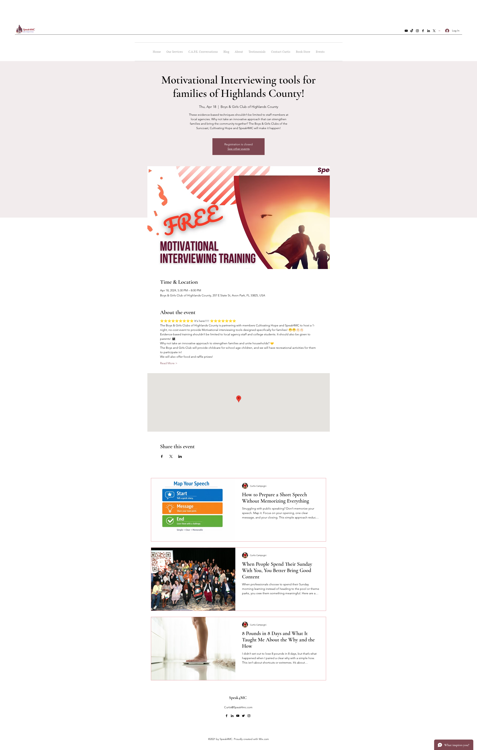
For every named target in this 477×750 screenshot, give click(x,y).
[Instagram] (417, 31)
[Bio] (440, 31)
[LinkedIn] (428, 31)
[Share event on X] (171, 456)
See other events (239, 149)
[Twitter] (434, 31)
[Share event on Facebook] (162, 456)
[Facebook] (423, 31)
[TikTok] (412, 31)
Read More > (168, 363)
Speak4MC (238, 697)
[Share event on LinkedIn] (180, 456)
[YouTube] (406, 31)
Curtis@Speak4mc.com (238, 707)
